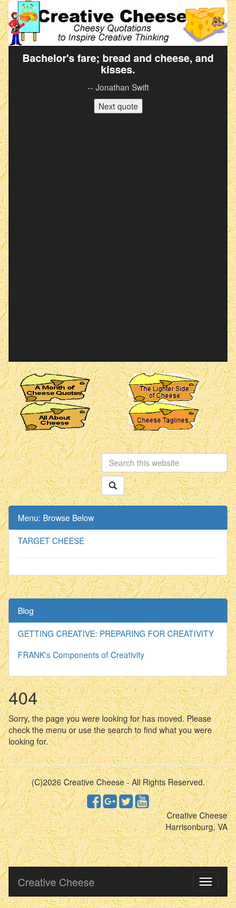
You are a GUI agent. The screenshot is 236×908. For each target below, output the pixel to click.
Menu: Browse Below (56, 517)
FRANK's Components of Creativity (81, 654)
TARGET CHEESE (51, 540)
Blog (26, 610)
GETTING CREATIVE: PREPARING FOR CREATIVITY (116, 633)
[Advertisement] (118, 237)
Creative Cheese (56, 881)
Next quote (118, 106)
